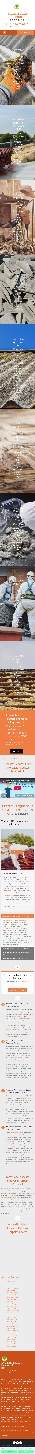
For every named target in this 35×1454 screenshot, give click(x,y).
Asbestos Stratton (12, 1306)
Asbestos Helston (12, 1286)
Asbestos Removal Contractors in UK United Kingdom (20, 589)
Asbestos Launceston (13, 1297)
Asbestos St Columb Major (14, 1288)
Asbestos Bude (11, 1313)
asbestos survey (21, 920)
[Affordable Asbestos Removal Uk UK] (4, 1358)
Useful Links (8, 1372)
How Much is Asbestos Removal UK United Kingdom (18, 435)
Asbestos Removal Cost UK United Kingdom (18, 516)
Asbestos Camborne (12, 1330)
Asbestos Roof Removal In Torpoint (15, 958)
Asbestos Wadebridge (13, 1310)
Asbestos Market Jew (12, 1335)
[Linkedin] (20, 1442)
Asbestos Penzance (12, 1317)
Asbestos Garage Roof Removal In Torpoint (17, 952)
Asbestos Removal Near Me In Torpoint (16, 916)
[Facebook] (14, 1442)
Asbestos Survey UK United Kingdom (18, 56)
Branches (7, 1374)
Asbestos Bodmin (11, 1342)
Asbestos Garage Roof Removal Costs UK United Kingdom (18, 350)
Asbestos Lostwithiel (12, 1333)
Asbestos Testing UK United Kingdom (18, 276)
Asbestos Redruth (12, 1292)
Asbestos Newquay (12, 1308)
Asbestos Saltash (11, 1346)
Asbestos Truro (11, 1301)
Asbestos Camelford (12, 1295)
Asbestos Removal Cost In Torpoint (15, 948)
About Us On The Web (11, 1370)
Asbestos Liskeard (12, 1299)
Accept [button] (25, 1451)
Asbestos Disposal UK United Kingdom (18, 662)
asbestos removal (22, 877)
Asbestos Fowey (11, 1284)
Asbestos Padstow (12, 1326)
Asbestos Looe (11, 1315)
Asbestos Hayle (11, 1328)
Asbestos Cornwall (18, 990)
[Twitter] (17, 1442)
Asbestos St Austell (12, 1337)
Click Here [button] (30, 1448)
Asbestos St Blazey (12, 1319)
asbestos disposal (11, 1141)
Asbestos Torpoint (12, 1324)
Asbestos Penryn (11, 1290)
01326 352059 (19, 24)
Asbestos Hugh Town (12, 1344)
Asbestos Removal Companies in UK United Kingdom (19, 127)
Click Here (17, 852)
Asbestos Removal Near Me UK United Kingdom (18, 203)
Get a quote (25, 32)
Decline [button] (9, 1451)
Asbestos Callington (12, 1304)
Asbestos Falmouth (12, 1281)
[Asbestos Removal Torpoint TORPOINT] (17, 6)
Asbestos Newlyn (11, 1339)
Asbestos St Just (11, 1321)
